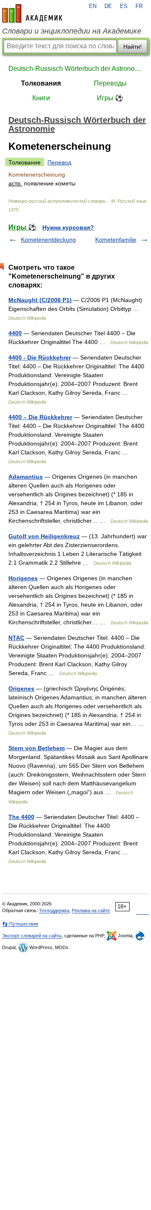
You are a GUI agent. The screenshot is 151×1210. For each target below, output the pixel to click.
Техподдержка (54, 910)
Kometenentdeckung (48, 239)
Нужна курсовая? (68, 227)
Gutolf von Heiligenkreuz (44, 536)
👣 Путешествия (20, 923)
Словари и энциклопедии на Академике (71, 31)
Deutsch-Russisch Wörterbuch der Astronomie (75, 68)
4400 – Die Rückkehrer (40, 417)
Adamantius (25, 476)
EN (92, 6)
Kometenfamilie (115, 239)
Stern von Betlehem (36, 748)
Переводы (110, 83)
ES (124, 6)
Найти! (132, 46)
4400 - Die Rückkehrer (39, 357)
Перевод (59, 162)
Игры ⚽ (110, 98)
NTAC (16, 637)
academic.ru (32, 13)
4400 (15, 333)
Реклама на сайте (91, 910)
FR (139, 6)
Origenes (21, 688)
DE (108, 6)
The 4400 (21, 817)
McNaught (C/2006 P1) (40, 300)
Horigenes (23, 578)
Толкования (41, 83)
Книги (41, 98)
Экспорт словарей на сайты (32, 935)
